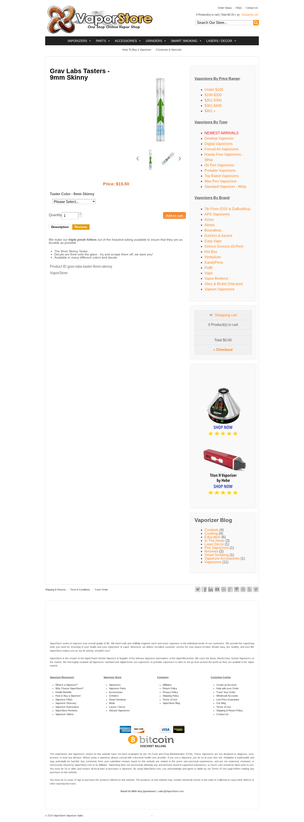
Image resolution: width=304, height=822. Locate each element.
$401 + (210, 111)
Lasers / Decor (117, 707)
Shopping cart (249, 14)
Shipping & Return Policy (229, 710)
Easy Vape (213, 241)
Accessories (116, 692)
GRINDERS (154, 41)
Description (60, 227)
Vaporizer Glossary (65, 703)
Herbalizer (213, 257)
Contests (212, 530)
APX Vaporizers (217, 214)
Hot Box (211, 252)
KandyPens (214, 262)
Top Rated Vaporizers (222, 176)
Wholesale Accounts (227, 695)
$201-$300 (213, 100)
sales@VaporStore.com (171, 791)
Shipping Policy (171, 695)
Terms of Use (170, 699)
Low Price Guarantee (227, 699)
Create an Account (226, 684)
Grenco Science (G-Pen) (224, 246)
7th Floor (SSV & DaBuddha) (227, 209)
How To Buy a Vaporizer (136, 49)
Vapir (209, 273)
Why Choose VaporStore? (69, 688)
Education (213, 537)
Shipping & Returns (55, 589)
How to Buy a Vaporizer (68, 695)
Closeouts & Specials (169, 49)
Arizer (209, 220)
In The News (215, 540)
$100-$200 (213, 95)
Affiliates (167, 684)
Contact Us (252, 7)
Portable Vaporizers (220, 170)
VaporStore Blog (171, 703)
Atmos (210, 225)
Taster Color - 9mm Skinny (72, 194)
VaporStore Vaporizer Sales (68, 815)
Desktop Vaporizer (219, 138)
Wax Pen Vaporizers (221, 181)
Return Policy (170, 688)
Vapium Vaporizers (219, 289)
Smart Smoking (217, 555)
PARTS (101, 41)
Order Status (225, 7)
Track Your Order (225, 692)
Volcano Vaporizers (119, 710)
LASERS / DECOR (219, 41)
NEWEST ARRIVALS (222, 133)
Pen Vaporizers (217, 548)
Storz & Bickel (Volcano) (224, 284)
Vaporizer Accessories (222, 558)
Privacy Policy (170, 692)
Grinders (114, 695)
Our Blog (221, 703)
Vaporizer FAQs (64, 699)
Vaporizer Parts (117, 688)
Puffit (209, 268)
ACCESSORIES (126, 41)
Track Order (101, 589)
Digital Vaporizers (219, 144)
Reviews (81, 227)
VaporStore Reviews (66, 710)
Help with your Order (227, 688)
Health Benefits (63, 692)
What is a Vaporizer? (66, 684)
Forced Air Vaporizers (222, 149)
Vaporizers (213, 562)
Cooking (211, 533)
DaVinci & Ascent (218, 236)
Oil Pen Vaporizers (219, 165)
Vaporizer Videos (64, 714)
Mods (112, 703)
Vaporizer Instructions (67, 707)
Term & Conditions (80, 589)
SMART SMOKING (184, 41)
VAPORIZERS (77, 41)
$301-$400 (213, 106)
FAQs (239, 7)
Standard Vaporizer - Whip (225, 186)
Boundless (213, 230)
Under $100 (214, 89)
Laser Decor (214, 544)
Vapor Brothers (216, 278)
